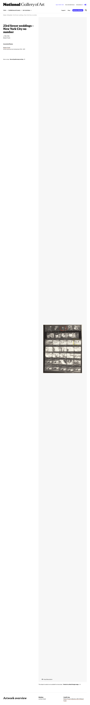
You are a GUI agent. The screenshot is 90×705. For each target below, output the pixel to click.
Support (63, 10)
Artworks (9, 15)
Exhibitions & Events (14, 10)
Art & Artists (26, 10)
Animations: (80, 4)
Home (4, 15)
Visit (4, 10)
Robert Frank (6, 47)
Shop (69, 10)
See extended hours (70, 4)
